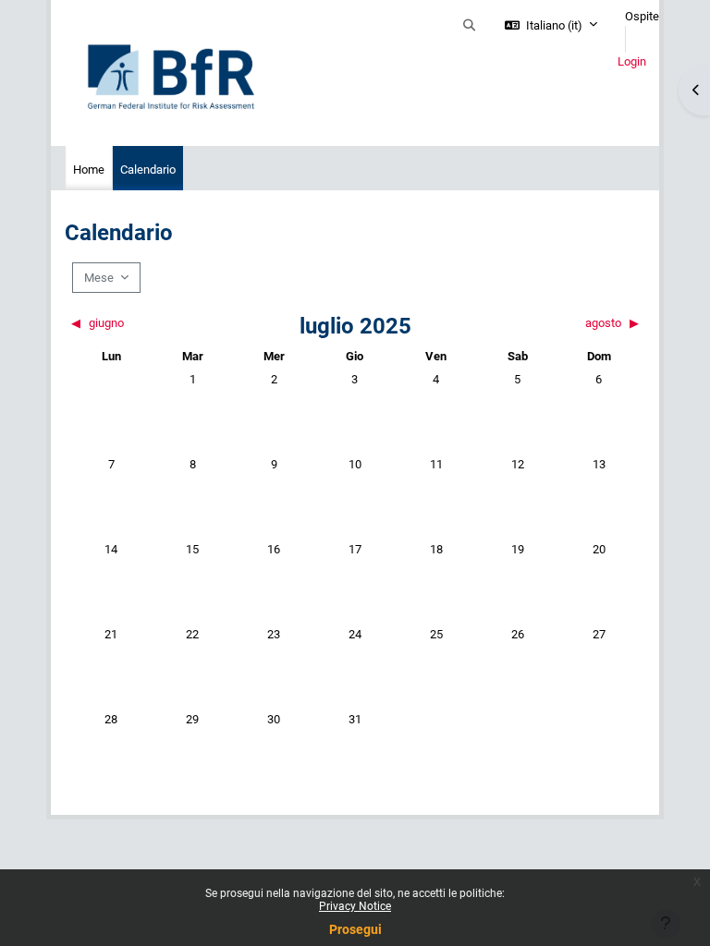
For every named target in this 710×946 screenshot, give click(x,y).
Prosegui (355, 929)
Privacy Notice (355, 906)
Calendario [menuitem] (148, 169)
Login (632, 61)
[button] (469, 25)
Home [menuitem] (88, 169)
